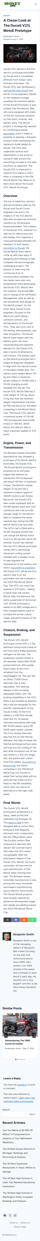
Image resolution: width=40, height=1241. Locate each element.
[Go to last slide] (6, 1035)
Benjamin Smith (12, 36)
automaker (9, 133)
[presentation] (20, 1024)
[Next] (34, 1035)
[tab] (15, 1059)
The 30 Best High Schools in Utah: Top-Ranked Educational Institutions (19, 1182)
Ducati (6, 16)
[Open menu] (35, 4)
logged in (22, 1084)
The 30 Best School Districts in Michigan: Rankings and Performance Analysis (19, 1153)
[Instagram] (15, 1215)
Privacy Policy (20, 1227)
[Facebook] (5, 1215)
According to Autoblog (23, 567)
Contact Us (25, 1223)
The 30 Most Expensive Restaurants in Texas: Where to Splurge (19, 1167)
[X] (10, 1215)
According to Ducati (14, 248)
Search (6, 1109)
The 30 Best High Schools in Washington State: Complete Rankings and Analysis (18, 1197)
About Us (14, 1223)
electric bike (14, 822)
